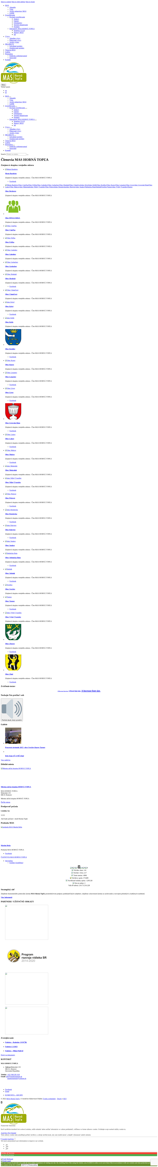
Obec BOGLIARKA (12, 218)
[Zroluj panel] (6, 1161)
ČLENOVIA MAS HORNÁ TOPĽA (14, 857)
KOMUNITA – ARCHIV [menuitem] (14, 1095)
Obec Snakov (10, 545)
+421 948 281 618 (13, 1075)
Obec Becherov (10, 191)
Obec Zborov (10, 644)
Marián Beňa (6, 845)
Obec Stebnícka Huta (13, 558)
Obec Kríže (9, 322)
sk (6, 92)
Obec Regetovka (11, 514)
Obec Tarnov (10, 601)
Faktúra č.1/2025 (11, 1047)
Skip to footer (30, 2)
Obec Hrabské (10, 278)
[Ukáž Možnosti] (7, 1159)
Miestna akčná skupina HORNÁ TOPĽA (16, 787)
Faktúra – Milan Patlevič (14, 1051)
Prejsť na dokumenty (8, 1055)
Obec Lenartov (10, 377)
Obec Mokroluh (11, 470)
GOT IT (24, 1165)
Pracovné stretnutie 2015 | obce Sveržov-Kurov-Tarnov (25, 747)
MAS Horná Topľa (13, 1099)
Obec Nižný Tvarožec (13, 482)
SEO (65, 1099)
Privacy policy (32, 1165)
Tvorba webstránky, (49, 1099)
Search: (3, 154)
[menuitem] (7, 5)
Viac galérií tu (5, 760)
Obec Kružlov (10, 349)
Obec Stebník (10, 573)
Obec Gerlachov (11, 266)
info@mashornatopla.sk (14, 1076)
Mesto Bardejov (11, 173)
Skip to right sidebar (18, 2)
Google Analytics (8, 1139)
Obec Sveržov (10, 589)
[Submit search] (27, 154)
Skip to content (6, 2)
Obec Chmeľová (11, 294)
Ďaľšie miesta (5, 802)
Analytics (4, 1133)
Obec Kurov (9, 365)
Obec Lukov (9, 439)
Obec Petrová (10, 498)
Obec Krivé (9, 306)
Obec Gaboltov (10, 254)
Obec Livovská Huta (12, 423)
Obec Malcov (10, 454)
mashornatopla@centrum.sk (16, 1078)
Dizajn (59, 1099)
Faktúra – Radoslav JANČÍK (16, 1042)
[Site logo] (13, 83)
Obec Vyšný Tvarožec (13, 617)
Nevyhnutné (12, 1133)
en (6, 90)
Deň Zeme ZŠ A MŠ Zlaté (14, 756)
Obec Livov (9, 392)
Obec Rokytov (10, 530)
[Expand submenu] (10, 96)
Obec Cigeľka (10, 230)
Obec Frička (9, 242)
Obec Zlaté (9, 674)
